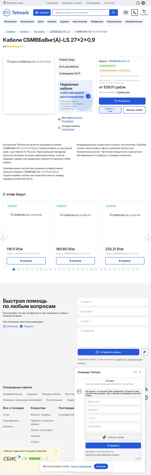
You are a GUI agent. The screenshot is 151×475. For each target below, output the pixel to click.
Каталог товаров (40, 414)
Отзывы (35, 435)
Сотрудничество (68, 414)
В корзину (124, 100)
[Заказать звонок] (134, 12)
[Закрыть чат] (140, 372)
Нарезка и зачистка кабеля (42, 422)
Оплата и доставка (41, 430)
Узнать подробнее (81, 466)
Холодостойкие (51, 394)
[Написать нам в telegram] (143, 3)
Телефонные (97, 21)
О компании (52, 3)
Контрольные (27, 21)
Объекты (8, 426)
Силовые (51, 21)
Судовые (64, 21)
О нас (6, 414)
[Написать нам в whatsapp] (138, 3)
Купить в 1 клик (110, 109)
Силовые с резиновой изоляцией (22, 399)
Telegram (28, 326)
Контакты (109, 3)
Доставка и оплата (72, 3)
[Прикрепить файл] (144, 352)
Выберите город (15, 3)
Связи (41, 21)
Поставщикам (93, 3)
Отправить (113, 445)
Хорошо (101, 466)
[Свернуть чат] (135, 372)
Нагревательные (133, 21)
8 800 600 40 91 (23, 178)
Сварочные (73, 399)
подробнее (68, 129)
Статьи (35, 441)
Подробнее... (50, 468)
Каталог (44, 12)
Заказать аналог (134, 110)
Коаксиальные (114, 21)
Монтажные (10, 21)
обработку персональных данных (102, 454)
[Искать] (113, 12)
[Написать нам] (126, 12)
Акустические (80, 21)
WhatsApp (12, 326)
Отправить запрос (110, 352)
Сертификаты (11, 420)
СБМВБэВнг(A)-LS (119, 61)
